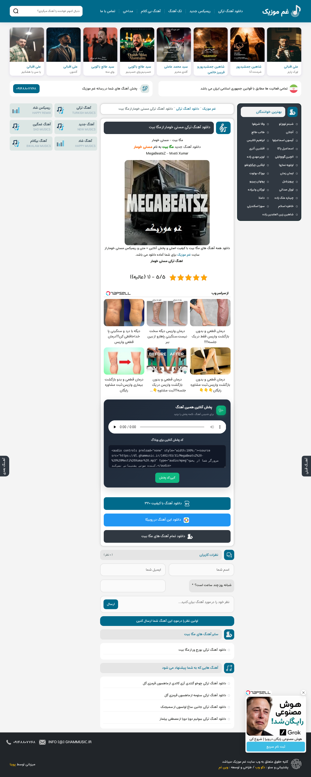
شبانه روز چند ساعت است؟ (212, 585)
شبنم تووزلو (286, 124)
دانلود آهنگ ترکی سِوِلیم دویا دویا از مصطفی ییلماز (192, 719)
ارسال (111, 604)
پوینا (13, 764)
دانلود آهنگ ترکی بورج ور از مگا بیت (202, 650)
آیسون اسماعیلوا (283, 140)
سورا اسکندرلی (256, 206)
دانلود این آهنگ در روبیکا (163, 520)
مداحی (128, 11)
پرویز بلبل (288, 181)
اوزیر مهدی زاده (256, 157)
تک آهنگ (175, 11)
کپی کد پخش (167, 477)
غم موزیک (281, 11)
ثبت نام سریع (276, 747)
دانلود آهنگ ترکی (230, 11)
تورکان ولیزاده (256, 189)
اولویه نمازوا (286, 165)
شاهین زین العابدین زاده (278, 214)
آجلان (290, 132)
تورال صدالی (286, 189)
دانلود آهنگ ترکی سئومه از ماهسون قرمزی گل (195, 695)
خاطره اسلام (286, 206)
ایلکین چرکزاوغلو (254, 165)
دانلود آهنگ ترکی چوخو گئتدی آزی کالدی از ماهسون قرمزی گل (184, 683)
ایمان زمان (287, 173)
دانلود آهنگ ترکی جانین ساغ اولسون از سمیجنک (193, 707)
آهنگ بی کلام (151, 11)
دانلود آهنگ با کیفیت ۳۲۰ (163, 503)
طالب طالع (258, 132)
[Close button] (303, 692)
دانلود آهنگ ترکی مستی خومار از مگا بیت (179, 127)
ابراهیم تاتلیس (256, 140)
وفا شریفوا (258, 124)
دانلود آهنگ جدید (188, 147)
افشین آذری (257, 148)
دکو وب (260, 767)
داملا (262, 198)
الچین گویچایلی (284, 157)
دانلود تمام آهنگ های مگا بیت (163, 536)
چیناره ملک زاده (284, 198)
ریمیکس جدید (200, 11)
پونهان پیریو (257, 181)
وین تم (223, 767)
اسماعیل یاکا (285, 148)
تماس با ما (107, 11)
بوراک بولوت (257, 173)
